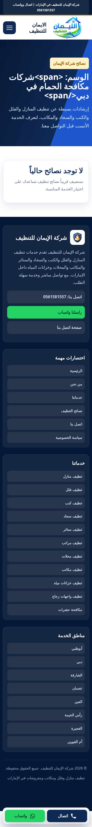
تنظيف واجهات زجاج (67, 596)
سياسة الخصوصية (69, 437)
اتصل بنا (76, 424)
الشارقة (76, 675)
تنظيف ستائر (72, 529)
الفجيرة (76, 728)
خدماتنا (77, 397)
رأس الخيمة (73, 714)
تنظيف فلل (74, 489)
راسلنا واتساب (70, 312)
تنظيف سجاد (73, 516)
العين (78, 701)
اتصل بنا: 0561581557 (62, 297)
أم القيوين (74, 741)
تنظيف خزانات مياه (68, 582)
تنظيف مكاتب (72, 569)
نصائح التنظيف (71, 410)
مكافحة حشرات (70, 609)
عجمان (77, 688)
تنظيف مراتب (72, 542)
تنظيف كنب (73, 502)
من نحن (76, 384)
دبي (79, 661)
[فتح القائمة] (9, 27)
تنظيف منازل (72, 476)
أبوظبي (77, 648)
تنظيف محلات (72, 556)
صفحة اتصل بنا (69, 327)
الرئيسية (76, 370)
